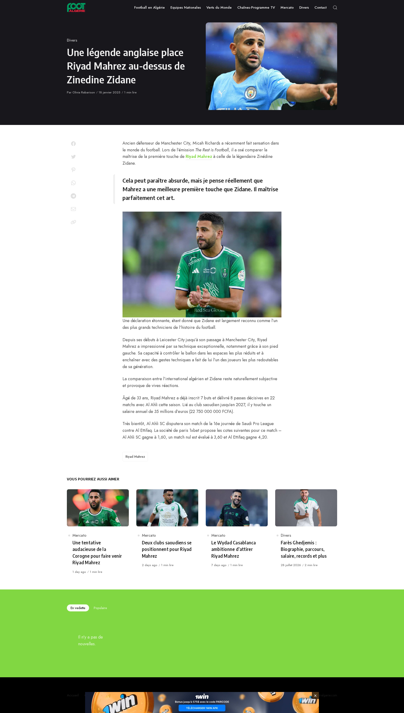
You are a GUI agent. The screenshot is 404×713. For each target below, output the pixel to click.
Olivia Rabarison (83, 92)
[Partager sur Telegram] (73, 195)
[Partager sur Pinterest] (73, 169)
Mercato (79, 535)
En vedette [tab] (78, 608)
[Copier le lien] (73, 222)
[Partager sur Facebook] (73, 143)
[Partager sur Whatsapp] (73, 182)
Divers (72, 40)
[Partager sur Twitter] (73, 156)
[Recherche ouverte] (335, 7)
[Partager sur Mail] (73, 209)
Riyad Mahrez (199, 156)
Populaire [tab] (100, 608)
